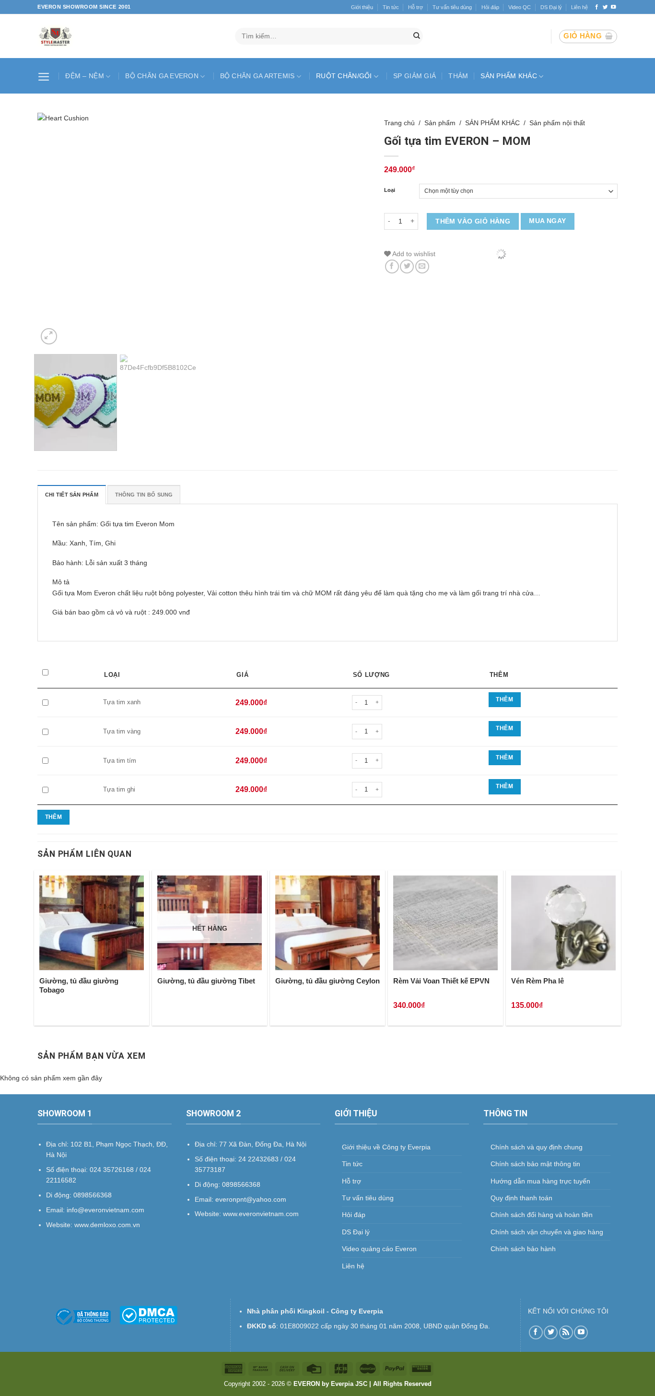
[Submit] (417, 36)
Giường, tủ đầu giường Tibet (206, 981)
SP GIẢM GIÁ (414, 76)
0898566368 (241, 1184)
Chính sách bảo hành (523, 1249)
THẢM (458, 76)
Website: (209, 1214)
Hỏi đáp (490, 7)
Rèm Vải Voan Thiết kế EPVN (441, 981)
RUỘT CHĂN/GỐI (344, 76)
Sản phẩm (440, 123)
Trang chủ (399, 123)
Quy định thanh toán (521, 1198)
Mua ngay (547, 221)
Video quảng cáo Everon (379, 1249)
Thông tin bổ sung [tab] (144, 494)
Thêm (504, 699)
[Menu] (45, 75)
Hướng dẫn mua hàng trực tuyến (540, 1181)
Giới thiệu (362, 7)
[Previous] (56, 229)
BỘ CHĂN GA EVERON (162, 76)
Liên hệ (579, 7)
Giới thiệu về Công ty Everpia (386, 1147)
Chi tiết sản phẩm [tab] (71, 494)
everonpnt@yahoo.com (250, 1199)
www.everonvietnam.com (261, 1214)
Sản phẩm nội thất (557, 123)
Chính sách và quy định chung (537, 1147)
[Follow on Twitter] (605, 7)
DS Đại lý (551, 7)
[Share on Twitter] (407, 266)
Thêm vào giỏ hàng (472, 221)
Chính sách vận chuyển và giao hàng (547, 1232)
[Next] (351, 229)
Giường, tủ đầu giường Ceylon (327, 981)
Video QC (519, 7)
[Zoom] (49, 336)
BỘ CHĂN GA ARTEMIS (257, 76)
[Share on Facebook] (392, 266)
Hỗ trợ (415, 7)
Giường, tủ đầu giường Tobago (78, 985)
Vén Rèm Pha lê (537, 981)
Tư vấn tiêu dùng (452, 7)
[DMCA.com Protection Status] (148, 1314)
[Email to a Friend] (422, 266)
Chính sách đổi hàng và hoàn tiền (542, 1215)
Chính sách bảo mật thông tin (535, 1164)
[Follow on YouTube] (613, 7)
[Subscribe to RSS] (566, 1332)
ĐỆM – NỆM (84, 76)
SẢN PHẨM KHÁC (508, 76)
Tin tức (391, 7)
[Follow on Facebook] (596, 7)
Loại (389, 190)
